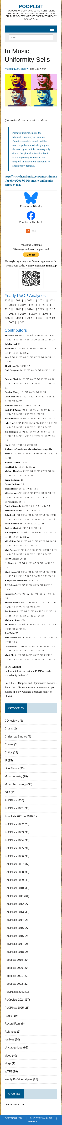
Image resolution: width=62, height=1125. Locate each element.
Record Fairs (12, 1023)
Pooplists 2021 (14, 975)
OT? (7, 792)
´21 (38, 339)
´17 (24, 339)
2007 (7, 318)
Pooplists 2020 (14, 967)
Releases (10, 1031)
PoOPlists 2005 (14, 848)
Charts (9, 728)
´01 (16, 348)
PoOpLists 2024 (14, 999)
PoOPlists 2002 (14, 824)
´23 (46, 339)
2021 (52, 300)
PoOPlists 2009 (14, 880)
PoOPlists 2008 (14, 872)
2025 (7, 300)
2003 (52, 318)
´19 (31, 339)
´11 (52, 335)
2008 (45, 313)
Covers (9, 744)
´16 (20, 339)
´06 (34, 335)
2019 (23, 305)
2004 (41, 318)
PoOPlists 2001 (14, 808)
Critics (8, 752)
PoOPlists (11, 800)
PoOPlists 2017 (14, 943)
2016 (7, 309)
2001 (23, 322)
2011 (11, 313)
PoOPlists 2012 (14, 903)
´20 (35, 339)
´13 (9, 339)
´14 (13, 339)
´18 (27, 339)
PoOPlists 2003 (14, 832)
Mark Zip (22, 69)
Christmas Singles (16, 736)
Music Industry (13, 776)
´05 (31, 335)
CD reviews (12, 720)
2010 (23, 313)
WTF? (8, 1071)
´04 (27, 335)
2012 (52, 309)
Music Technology (16, 784)
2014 (30, 309)
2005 (30, 318)
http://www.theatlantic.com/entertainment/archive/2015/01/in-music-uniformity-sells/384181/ (31, 180)
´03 (23, 335)
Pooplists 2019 (14, 959)
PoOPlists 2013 (14, 912)
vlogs (8, 1063)
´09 (45, 335)
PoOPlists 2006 (14, 856)
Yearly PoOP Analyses (18, 1079)
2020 (11, 305)
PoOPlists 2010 (14, 888)
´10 (49, 335)
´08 (42, 335)
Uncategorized (14, 1047)
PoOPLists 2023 (15, 991)
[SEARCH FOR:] (31, 37)
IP (6, 760)
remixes (9, 1039)
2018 (34, 305)
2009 (34, 313)
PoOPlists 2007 (14, 864)
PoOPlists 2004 (14, 840)
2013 (41, 309)
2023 (30, 300)
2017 (45, 305)
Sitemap (32, 1121)
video (8, 1055)
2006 (18, 318)
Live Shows (12, 768)
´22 (42, 339)
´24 (49, 339)
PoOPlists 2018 (14, 951)
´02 (20, 335)
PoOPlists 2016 (14, 936)
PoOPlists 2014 (14, 919)
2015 (18, 309)
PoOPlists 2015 (14, 927)
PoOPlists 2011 (14, 896)
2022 (41, 300)
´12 (6, 339)
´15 (17, 339)
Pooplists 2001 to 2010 (19, 816)
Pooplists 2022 (14, 983)
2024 (18, 300)
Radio (8, 1015)
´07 (38, 335)
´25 (53, 339)
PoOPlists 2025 (14, 1007)
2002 (11, 322)
